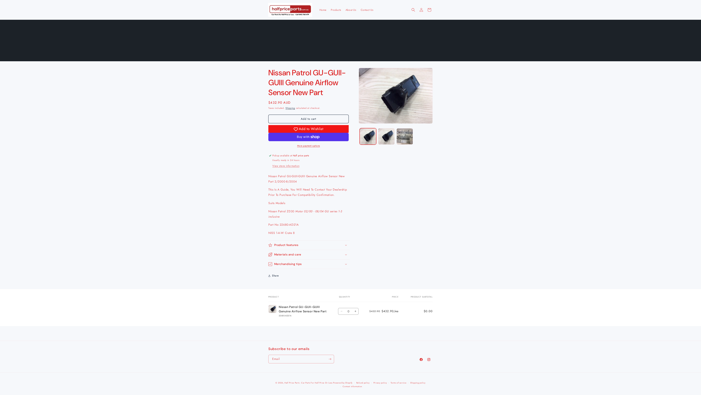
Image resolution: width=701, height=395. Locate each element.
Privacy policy (380, 382)
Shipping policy (418, 382)
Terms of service (398, 382)
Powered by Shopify (343, 382)
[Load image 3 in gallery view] (405, 136)
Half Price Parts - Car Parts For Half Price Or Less (308, 382)
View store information (285, 166)
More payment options (308, 145)
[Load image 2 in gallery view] (386, 136)
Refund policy (363, 382)
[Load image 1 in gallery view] (368, 136)
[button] (413, 10)
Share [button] (275, 275)
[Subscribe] (330, 359)
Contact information (352, 386)
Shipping (290, 108)
